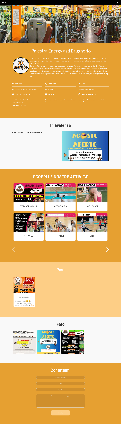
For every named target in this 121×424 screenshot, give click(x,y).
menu (4, 2)
